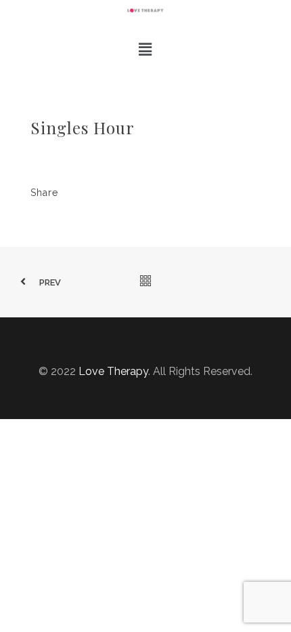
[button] (146, 49)
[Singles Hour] (114, 195)
